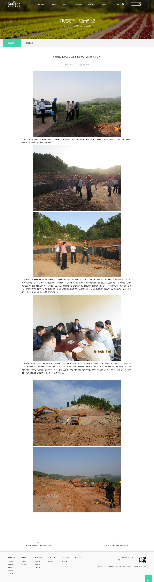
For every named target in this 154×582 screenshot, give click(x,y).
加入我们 (117, 5)
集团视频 (29, 43)
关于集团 (53, 5)
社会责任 (104, 5)
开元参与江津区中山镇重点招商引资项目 (115, 545)
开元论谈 (50, 561)
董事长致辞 (11, 564)
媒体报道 (10, 574)
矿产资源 (37, 567)
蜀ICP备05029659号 (126, 566)
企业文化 (91, 5)
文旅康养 (37, 561)
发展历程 (10, 567)
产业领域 (79, 5)
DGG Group (142, 566)
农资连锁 (37, 564)
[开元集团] (14, 3)
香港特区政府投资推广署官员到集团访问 (38, 545)
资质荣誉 (10, 571)
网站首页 (40, 5)
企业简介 (10, 561)
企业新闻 (12, 43)
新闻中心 (66, 5)
